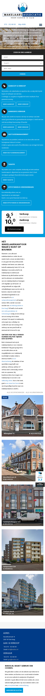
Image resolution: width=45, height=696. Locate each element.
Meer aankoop (8, 104)
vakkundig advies (7, 380)
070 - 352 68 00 (10, 24)
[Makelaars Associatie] (40, 479)
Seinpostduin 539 (9, 566)
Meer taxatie (8, 180)
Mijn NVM (22, 24)
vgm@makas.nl (12, 659)
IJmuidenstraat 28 (9, 477)
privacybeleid (12, 685)
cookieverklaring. (23, 685)
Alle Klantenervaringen (14, 229)
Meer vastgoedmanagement (14, 152)
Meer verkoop (23, 104)
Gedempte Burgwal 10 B (11, 522)
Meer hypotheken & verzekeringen (16, 203)
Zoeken (22, 74)
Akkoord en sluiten (14, 690)
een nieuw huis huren (12, 383)
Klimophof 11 (9, 433)
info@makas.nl (12, 649)
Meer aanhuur (8, 127)
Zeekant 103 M (8, 611)
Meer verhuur (23, 127)
